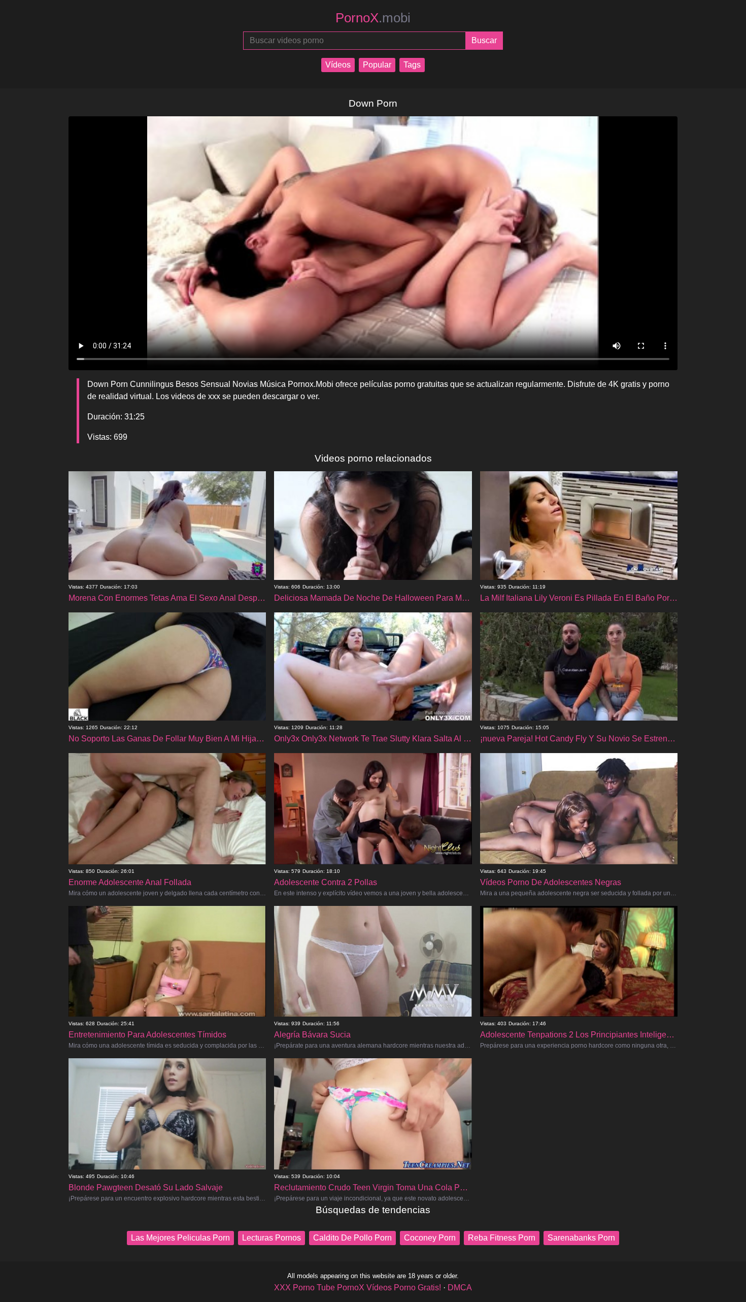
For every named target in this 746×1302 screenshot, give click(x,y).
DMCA (460, 1287)
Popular (377, 64)
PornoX (373, 18)
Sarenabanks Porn (581, 1237)
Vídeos (338, 64)
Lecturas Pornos (271, 1237)
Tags (412, 64)
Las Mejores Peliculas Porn (180, 1237)
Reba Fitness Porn (501, 1237)
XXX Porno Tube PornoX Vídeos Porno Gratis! (357, 1287)
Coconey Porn (430, 1237)
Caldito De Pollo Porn (352, 1237)
